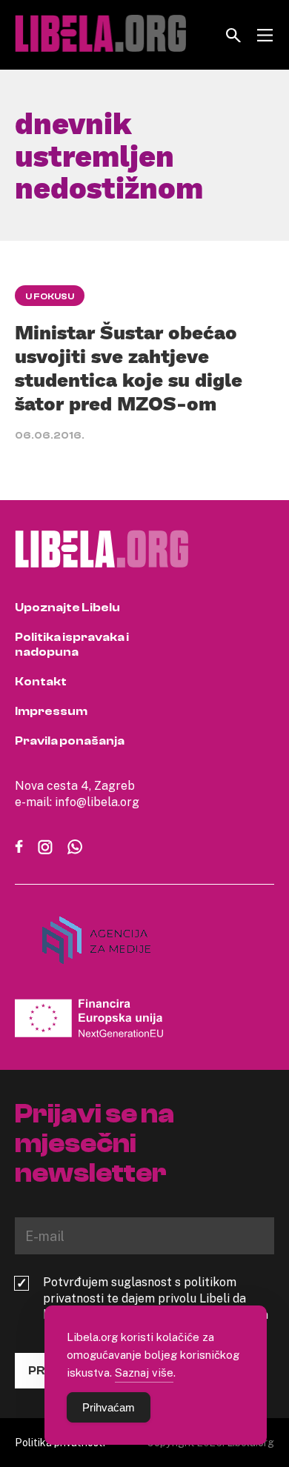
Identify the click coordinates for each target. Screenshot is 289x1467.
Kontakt (41, 681)
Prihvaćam (108, 1407)
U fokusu (49, 296)
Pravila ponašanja (69, 741)
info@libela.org (97, 801)
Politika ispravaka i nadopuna (72, 645)
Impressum (51, 711)
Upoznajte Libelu (67, 607)
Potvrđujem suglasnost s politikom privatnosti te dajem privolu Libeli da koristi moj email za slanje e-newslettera (155, 1298)
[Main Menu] (265, 35)
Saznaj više (144, 1372)
